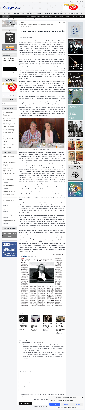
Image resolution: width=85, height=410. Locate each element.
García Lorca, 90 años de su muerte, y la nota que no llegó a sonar (47, 326)
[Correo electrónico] (15, 96)
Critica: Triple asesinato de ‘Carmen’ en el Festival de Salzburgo (8, 146)
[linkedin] (80, 1)
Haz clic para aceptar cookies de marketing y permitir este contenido (9, 235)
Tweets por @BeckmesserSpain (9, 235)
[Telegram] (13, 96)
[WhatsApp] (11, 96)
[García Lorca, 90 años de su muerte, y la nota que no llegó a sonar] (47, 316)
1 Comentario (46, 331)
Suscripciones (9, 32)
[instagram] (75, 1)
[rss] (82, 1)
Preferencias (77, 404)
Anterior (22, 22)
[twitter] (72, 1)
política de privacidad (11, 73)
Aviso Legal (74, 407)
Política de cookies (59, 407)
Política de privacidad (67, 407)
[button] (82, 397)
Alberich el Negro (6, 123)
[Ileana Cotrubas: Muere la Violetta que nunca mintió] (23, 316)
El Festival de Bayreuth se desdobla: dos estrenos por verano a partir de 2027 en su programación (60, 328)
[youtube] (77, 1)
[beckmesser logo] (11, 4)
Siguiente (61, 22)
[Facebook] (4, 96)
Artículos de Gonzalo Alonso (47, 24)
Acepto (54, 404)
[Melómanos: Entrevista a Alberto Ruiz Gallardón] (35, 316)
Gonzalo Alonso (23, 24)
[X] (6, 96)
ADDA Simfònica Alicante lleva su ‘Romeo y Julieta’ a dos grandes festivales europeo (9, 193)
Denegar (66, 404)
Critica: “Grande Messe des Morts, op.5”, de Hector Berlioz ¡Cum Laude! (57, 16)
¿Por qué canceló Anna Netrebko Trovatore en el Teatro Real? (9, 125)
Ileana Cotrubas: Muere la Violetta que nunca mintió (23, 16)
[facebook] (70, 1)
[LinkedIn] (8, 96)
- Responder (41, 342)
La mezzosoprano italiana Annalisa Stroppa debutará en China (9, 179)
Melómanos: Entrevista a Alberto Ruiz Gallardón (34, 325)
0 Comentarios (22, 328)
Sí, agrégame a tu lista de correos (40, 399)
